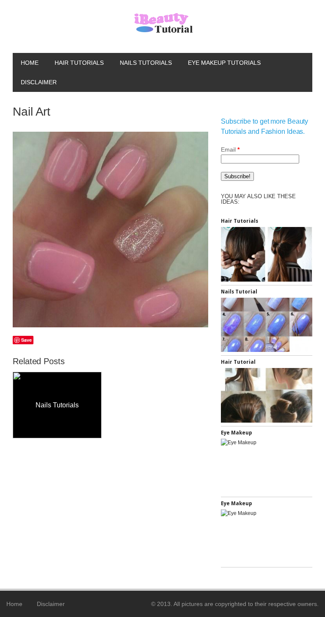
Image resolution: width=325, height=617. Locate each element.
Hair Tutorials (79, 62)
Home (30, 62)
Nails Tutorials (146, 62)
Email (230, 149)
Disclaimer (39, 82)
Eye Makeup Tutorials (224, 62)
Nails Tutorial (239, 292)
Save (26, 340)
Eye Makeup (236, 433)
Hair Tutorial (238, 362)
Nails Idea (133, 405)
